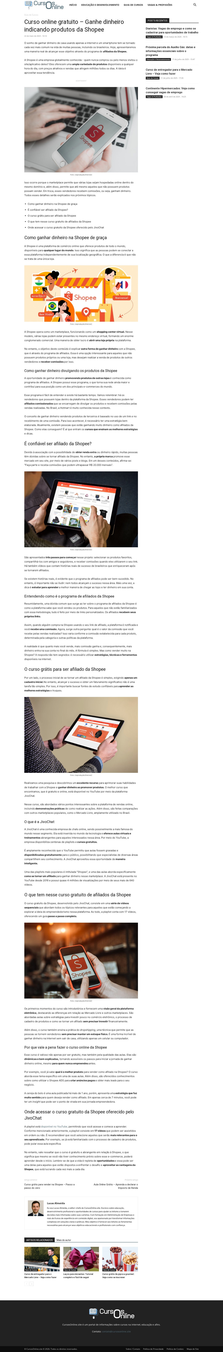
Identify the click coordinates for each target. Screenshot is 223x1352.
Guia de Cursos (133, 4)
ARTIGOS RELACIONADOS (39, 1240)
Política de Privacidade (153, 1349)
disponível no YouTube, (54, 1126)
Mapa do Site (193, 1349)
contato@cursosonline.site (116, 1331)
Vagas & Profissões (160, 4)
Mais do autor (64, 1240)
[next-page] (32, 1284)
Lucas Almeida (56, 1203)
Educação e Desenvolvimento (100, 4)
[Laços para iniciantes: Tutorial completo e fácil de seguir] (81, 1259)
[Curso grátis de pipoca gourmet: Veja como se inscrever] (120, 1259)
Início (73, 4)
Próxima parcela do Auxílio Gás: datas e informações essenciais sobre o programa (170, 51)
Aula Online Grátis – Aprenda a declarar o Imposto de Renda (116, 1186)
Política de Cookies (175, 1349)
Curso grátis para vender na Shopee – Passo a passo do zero (49, 1186)
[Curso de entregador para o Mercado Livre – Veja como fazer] (42, 1259)
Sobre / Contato (133, 1349)
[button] (195, 5)
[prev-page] (26, 1284)
